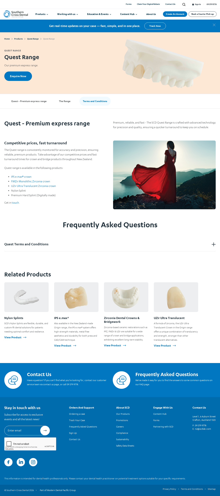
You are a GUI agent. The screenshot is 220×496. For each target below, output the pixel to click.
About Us (151, 14)
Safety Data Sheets (125, 445)
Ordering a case (77, 414)
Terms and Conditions (95, 101)
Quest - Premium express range (29, 101)
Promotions (122, 420)
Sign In (198, 4)
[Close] (214, 25)
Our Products (123, 414)
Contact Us (170, 4)
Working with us (66, 14)
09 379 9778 (212, 4)
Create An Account (175, 14)
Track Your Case (77, 420)
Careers (120, 426)
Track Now (155, 26)
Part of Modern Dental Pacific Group (58, 490)
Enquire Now (18, 76)
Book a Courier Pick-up (202, 14)
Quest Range (12, 50)
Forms (128, 4)
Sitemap (212, 489)
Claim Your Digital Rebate (148, 4)
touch (15, 202)
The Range (64, 101)
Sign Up (73, 433)
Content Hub (127, 14)
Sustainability (122, 439)
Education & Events (98, 14)
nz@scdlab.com (203, 428)
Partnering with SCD (163, 426)
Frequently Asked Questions (83, 426)
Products (40, 14)
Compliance (122, 433)
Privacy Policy (169, 489)
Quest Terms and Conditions (26, 244)
